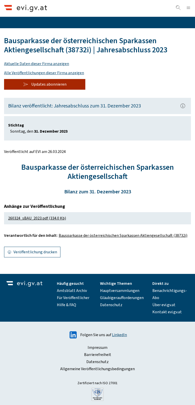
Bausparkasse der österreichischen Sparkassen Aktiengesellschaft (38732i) (123, 235)
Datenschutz (111, 305)
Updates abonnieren (49, 84)
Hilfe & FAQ (66, 305)
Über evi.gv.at (163, 305)
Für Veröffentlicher (73, 298)
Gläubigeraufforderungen (122, 298)
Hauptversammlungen (119, 290)
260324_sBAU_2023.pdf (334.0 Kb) (37, 218)
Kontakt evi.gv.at (167, 312)
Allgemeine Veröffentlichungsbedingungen (97, 369)
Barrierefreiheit (97, 354)
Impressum (97, 347)
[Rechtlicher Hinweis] (183, 106)
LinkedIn (119, 335)
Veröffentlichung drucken (35, 252)
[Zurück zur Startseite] (25, 8)
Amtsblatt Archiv (72, 290)
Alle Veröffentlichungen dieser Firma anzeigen (44, 73)
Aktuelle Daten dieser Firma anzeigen (36, 64)
